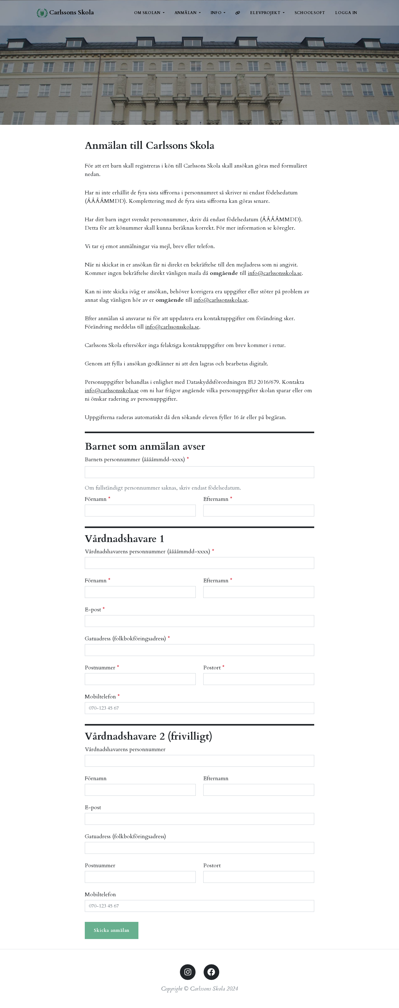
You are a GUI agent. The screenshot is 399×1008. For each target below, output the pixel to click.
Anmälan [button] (186, 12)
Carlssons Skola (71, 12)
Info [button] (217, 12)
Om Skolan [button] (148, 12)
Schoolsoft (310, 12)
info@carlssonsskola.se (275, 273)
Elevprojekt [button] (265, 12)
